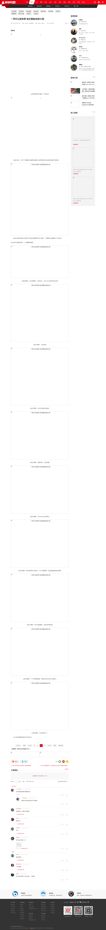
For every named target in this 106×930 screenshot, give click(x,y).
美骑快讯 (48, 6)
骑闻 (32, 2)
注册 (46, 775)
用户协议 (13, 908)
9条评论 (67, 769)
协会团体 (53, 908)
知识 (50, 2)
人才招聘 (13, 906)
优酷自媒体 (43, 906)
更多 (94, 77)
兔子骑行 (22, 908)
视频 (64, 2)
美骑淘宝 (31, 917)
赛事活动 (53, 904)
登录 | (43, 775)
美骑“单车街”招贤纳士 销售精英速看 (23, 765)
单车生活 (66, 6)
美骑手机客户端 (21, 814)
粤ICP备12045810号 (50, 928)
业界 (55, 2)
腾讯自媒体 (43, 908)
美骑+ (21, 906)
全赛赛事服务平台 (33, 908)
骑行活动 (39, 6)
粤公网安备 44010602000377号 (38, 928)
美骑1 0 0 (31, 904)
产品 (36, 2)
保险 (78, 2)
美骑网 (21, 904)
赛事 (41, 2)
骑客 (69, 2)
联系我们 (13, 904)
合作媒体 (53, 910)
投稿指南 (13, 910)
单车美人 (57, 6)
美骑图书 (22, 918)
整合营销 (43, 915)
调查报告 (22, 912)
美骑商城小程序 (32, 919)
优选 (60, 2)
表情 (23, 781)
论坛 (74, 2)
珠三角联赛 (31, 906)
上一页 (29, 745)
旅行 (46, 2)
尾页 (55, 745)
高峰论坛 (22, 914)
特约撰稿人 (13, 912)
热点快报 (30, 6)
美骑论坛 (22, 910)
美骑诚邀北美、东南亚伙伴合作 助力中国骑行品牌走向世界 (57, 765)
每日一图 (76, 6)
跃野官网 (43, 904)
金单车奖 (22, 916)
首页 (27, 2)
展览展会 (53, 906)
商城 (83, 2)
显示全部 (61, 745)
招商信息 (43, 917)
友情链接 (53, 912)
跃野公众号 (43, 910)
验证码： (12, 781)
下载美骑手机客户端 (63, 781)
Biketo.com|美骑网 (29, 23)
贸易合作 (43, 919)
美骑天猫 (31, 915)
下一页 (49, 745)
